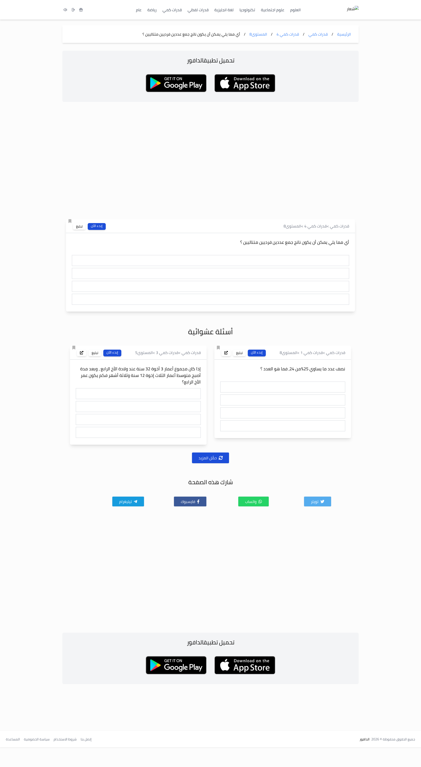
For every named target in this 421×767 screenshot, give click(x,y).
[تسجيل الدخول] (73, 10)
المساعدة (13, 739)
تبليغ (79, 226)
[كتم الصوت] (65, 10)
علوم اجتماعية (272, 9)
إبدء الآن (97, 226)
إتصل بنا (86, 739)
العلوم (295, 9)
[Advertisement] (210, 162)
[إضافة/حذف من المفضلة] (69, 221)
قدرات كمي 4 (315, 226)
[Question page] (226, 352)
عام (139, 9)
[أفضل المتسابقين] (81, 10)
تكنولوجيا (247, 9)
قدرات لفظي (198, 9)
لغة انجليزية (224, 9)
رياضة (152, 9)
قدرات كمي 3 (167, 352)
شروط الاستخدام (65, 739)
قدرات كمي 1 (311, 352)
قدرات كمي (172, 9)
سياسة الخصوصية (37, 739)
